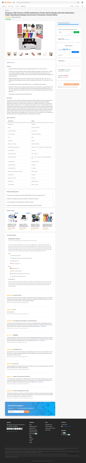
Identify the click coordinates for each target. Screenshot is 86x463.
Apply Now (23, 6)
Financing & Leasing (33, 430)
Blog (30, 435)
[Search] (78, 2)
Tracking (71, 6)
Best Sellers (10, 6)
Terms (30, 440)
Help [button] (82, 6)
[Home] (7, 2)
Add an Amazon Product (50, 428)
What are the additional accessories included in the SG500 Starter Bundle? (23, 198)
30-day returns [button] (64, 71)
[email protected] (66, 426)
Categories (4, 6)
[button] (13, 2)
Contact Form (64, 424)
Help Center (47, 430)
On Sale (17, 6)
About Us (77, 6)
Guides (30, 437)
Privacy (30, 442)
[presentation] (52, 219)
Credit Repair (32, 433)
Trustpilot (31, 439)
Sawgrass (7, 10)
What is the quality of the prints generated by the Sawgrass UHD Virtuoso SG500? (25, 205)
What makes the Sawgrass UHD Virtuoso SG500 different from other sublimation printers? (26, 195)
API (62, 432)
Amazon (15, 408)
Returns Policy (32, 428)
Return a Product (48, 426)
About (30, 424)
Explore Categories (33, 431)
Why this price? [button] (67, 39)
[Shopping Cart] (82, 2)
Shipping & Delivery (33, 426)
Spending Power (48, 424)
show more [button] (43, 326)
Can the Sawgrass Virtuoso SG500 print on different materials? (21, 202)
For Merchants (64, 434)
